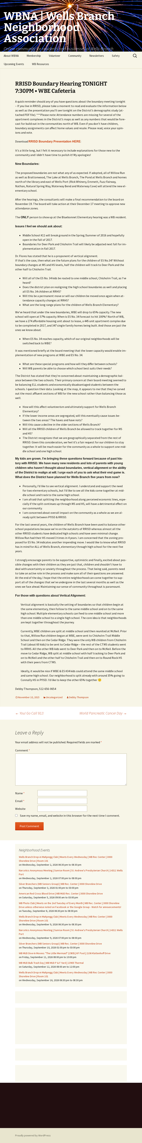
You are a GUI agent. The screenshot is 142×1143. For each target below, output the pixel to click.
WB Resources (40, 64)
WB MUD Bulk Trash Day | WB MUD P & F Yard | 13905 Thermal (51, 962)
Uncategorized (54, 697)
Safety (116, 55)
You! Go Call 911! (29, 713)
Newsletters (96, 55)
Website (20, 809)
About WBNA (11, 55)
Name (20, 793)
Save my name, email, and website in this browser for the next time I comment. (70, 815)
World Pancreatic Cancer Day (103, 713)
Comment (22, 750)
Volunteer (54, 55)
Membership (34, 55)
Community (74, 55)
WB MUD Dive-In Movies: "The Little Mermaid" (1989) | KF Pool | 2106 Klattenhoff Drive (65, 953)
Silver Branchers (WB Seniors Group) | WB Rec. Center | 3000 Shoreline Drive (60, 884)
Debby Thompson (79, 697)
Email (19, 801)
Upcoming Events (14, 64)
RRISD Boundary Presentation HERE (54, 141)
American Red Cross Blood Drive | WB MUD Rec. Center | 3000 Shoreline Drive (61, 893)
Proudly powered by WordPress (33, 1135)
